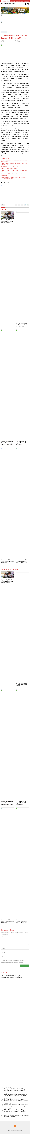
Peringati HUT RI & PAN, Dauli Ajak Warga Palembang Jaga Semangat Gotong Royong (14, 1089)
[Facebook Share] (16, 205)
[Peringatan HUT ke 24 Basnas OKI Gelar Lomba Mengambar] (7, 503)
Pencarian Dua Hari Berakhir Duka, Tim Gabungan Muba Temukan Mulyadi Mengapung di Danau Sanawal (16, 1100)
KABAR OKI (3, 32)
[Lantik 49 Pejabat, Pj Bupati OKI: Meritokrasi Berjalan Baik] (22, 384)
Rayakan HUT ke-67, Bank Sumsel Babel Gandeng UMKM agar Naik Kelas (13, 178)
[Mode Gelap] (26, 4)
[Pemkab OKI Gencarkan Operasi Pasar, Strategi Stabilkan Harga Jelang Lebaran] (7, 384)
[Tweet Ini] (19, 205)
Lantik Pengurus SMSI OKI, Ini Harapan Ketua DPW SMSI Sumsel (14, 164)
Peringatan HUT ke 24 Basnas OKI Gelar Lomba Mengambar (13, 174)
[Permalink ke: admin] (2, 41)
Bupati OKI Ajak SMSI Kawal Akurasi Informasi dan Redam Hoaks (14, 160)
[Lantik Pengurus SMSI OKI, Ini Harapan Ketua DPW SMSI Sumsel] (22, 266)
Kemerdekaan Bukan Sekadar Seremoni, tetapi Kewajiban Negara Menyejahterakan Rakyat (16, 1105)
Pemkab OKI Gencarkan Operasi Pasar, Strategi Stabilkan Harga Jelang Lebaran (13, 167)
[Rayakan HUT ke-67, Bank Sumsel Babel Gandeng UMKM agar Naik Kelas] (22, 503)
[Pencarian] (28, 4)
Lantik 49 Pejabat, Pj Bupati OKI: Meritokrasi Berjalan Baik (14, 171)
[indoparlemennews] (9, 4)
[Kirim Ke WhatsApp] (28, 205)
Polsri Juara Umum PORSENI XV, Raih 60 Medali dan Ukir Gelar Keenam (16, 1116)
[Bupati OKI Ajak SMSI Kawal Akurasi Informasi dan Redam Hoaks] (7, 215)
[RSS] (15, 1126)
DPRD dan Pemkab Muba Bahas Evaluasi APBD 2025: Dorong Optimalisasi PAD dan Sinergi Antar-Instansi (15, 1094)
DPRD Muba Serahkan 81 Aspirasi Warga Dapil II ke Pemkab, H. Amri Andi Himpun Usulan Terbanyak (16, 1110)
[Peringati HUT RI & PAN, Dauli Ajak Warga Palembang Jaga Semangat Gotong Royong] (15, 1030)
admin (16, 40)
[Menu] (2, 4)
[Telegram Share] (25, 205)
